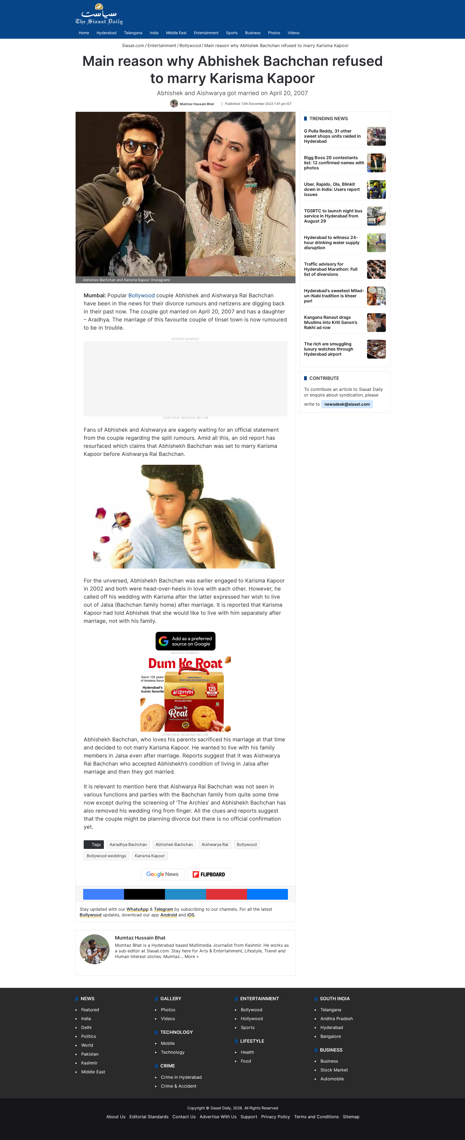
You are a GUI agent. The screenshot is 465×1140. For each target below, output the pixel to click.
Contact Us (184, 1116)
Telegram (163, 909)
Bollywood (190, 45)
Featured (90, 1009)
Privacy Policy (275, 1116)
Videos (294, 32)
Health (247, 1052)
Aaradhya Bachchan (128, 844)
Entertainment (206, 32)
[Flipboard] (209, 874)
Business (252, 32)
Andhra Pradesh (336, 1018)
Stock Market (334, 1070)
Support (249, 1116)
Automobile (332, 1078)
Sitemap (351, 1116)
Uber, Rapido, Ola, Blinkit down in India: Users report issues (332, 189)
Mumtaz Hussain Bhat (197, 104)
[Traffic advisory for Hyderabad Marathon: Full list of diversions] (376, 269)
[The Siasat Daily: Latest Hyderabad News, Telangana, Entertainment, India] (99, 14)
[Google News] (162, 874)
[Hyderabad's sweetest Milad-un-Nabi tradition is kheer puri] (376, 296)
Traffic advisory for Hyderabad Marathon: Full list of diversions (330, 269)
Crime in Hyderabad (181, 1077)
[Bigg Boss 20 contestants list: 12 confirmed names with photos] (376, 162)
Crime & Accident (178, 1086)
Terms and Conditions (316, 1116)
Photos (274, 32)
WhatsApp (137, 909)
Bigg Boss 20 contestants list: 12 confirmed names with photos (334, 162)
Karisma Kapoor (150, 855)
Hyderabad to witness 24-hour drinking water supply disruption (332, 242)
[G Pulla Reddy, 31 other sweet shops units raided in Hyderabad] (376, 136)
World (87, 1045)
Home (84, 32)
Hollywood (252, 1018)
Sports (232, 32)
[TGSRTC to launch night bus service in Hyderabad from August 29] (376, 216)
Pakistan (89, 1054)
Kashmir (89, 1063)
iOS (190, 914)
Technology (173, 1052)
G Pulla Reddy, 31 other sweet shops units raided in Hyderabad (332, 136)
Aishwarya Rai (215, 844)
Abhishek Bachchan (174, 844)
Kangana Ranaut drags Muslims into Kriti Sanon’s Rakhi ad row (330, 322)
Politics (88, 1036)
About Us (115, 1116)
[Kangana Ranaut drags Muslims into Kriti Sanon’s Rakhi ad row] (376, 322)
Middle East (176, 32)
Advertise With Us (218, 1116)
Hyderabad (107, 32)
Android (168, 914)
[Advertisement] (185, 378)
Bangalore (330, 1036)
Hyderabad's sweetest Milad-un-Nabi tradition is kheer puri (334, 295)
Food (246, 1061)
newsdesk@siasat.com (347, 404)
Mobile (168, 1043)
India (154, 32)
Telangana (133, 32)
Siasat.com (132, 45)
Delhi (86, 1027)
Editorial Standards (148, 1116)
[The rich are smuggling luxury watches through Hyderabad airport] (376, 349)
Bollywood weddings (106, 855)
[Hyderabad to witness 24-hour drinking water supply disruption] (376, 242)
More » (192, 956)
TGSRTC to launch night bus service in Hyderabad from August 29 (333, 216)
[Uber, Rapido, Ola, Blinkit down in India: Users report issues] (376, 189)
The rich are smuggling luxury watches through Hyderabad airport (328, 349)
